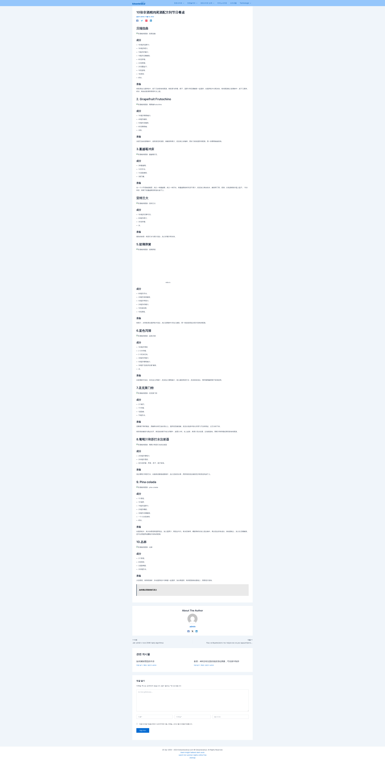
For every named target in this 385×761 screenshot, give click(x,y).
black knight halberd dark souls (192, 752)
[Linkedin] (151, 20)
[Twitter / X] (192, 631)
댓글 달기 (139, 665)
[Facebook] (137, 20)
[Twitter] (142, 20)
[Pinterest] (146, 20)
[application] (183, 3)
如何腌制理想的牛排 (145, 661)
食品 (145, 665)
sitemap (192, 758)
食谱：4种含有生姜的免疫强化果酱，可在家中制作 (216, 661)
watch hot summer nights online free (192, 755)
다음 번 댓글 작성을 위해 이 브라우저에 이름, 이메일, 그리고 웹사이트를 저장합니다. (165, 724)
